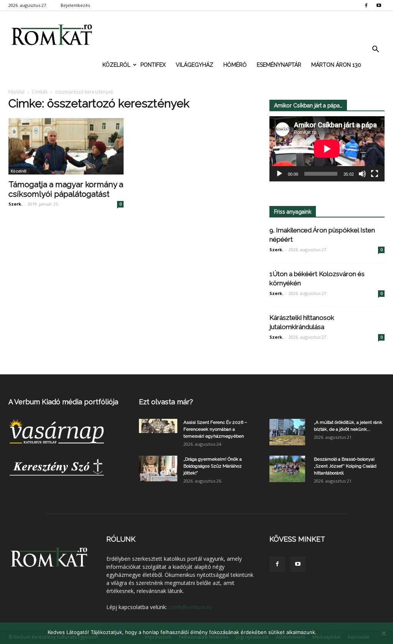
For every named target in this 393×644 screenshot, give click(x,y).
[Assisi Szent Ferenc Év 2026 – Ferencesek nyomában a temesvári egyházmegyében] (158, 426)
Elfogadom (333, 632)
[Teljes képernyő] (374, 174)
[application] (327, 148)
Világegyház (194, 65)
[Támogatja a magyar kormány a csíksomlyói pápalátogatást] (66, 146)
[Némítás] (362, 174)
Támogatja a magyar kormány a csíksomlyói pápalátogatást (65, 189)
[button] (375, 49)
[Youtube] (379, 5)
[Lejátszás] (279, 174)
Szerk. (15, 204)
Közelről (116, 65)
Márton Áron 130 (336, 65)
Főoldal (16, 92)
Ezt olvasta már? (166, 402)
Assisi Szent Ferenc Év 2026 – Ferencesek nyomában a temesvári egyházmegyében (215, 429)
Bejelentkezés (75, 5)
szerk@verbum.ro (190, 607)
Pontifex (153, 65)
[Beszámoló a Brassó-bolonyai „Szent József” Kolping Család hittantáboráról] (287, 469)
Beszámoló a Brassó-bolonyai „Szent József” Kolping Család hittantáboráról (345, 466)
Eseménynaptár (279, 65)
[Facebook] (366, 5)
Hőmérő (235, 65)
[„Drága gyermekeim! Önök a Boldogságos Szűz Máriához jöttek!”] (158, 469)
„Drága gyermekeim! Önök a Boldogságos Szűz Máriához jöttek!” (212, 466)
